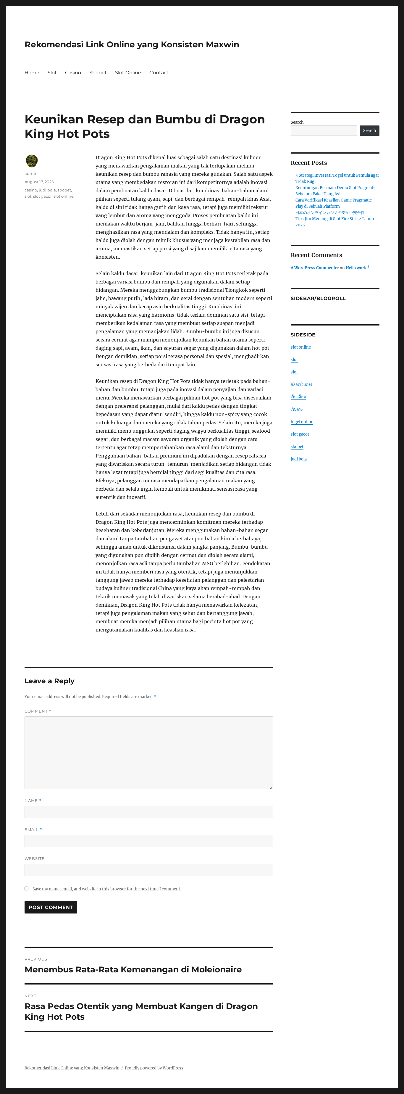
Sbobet (98, 72)
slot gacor (42, 196)
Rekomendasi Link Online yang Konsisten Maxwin (132, 44)
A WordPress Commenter (315, 267)
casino (31, 190)
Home (32, 72)
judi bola (47, 190)
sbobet (64, 190)
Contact (159, 72)
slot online (64, 196)
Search (297, 122)
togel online (302, 421)
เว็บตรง (297, 409)
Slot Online (128, 72)
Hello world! (357, 267)
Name (33, 800)
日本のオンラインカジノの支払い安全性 (330, 212)
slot (28, 196)
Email (33, 829)
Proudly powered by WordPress (154, 1068)
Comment (38, 711)
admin (31, 173)
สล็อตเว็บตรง (301, 384)
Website (35, 858)
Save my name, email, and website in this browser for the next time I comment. (107, 889)
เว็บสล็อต (298, 396)
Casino (73, 72)
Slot (52, 72)
